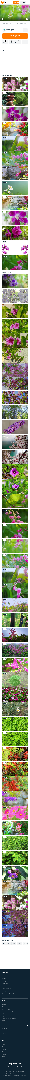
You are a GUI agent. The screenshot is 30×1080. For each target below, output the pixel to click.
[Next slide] (24, 943)
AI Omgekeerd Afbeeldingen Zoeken (10, 990)
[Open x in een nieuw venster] (19, 1067)
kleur (19, 943)
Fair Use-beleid (22, 1076)
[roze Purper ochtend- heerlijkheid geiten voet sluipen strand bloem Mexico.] (14, 310)
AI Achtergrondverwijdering (8, 993)
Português (4, 1050)
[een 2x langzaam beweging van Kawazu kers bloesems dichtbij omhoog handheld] (14, 397)
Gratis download (15, 35)
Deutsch (4, 1052)
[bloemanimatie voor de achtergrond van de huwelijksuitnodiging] (14, 187)
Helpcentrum (5, 1029)
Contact (4, 1032)
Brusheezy (4, 975)
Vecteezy (4, 978)
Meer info (5, 49)
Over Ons (4, 1034)
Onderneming (5, 983)
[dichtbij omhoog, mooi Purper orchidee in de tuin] (14, 113)
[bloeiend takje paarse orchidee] (14, 232)
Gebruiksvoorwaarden (7, 1076)
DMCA (3, 1006)
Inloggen (23, 2)
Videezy (4, 980)
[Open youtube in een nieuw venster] (21, 1067)
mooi (14, 943)
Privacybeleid (15, 1076)
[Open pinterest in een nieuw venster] (14, 1067)
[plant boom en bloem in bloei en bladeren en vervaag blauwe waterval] (14, 202)
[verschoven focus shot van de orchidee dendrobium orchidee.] (14, 83)
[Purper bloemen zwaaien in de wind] (14, 872)
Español (4, 1047)
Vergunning (5, 1003)
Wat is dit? (12, 47)
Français (4, 1055)
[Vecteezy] (2, 2)
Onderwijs (4, 985)
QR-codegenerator (6, 995)
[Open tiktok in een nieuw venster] (16, 1067)
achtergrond (6, 943)
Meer (3, 1057)
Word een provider (6, 1037)
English (4, 1045)
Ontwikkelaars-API (6, 988)
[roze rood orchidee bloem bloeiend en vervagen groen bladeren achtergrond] (14, 827)
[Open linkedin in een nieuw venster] (12, 1067)
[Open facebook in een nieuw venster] (7, 1067)
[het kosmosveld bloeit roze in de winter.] (14, 813)
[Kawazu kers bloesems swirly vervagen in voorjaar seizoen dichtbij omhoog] (14, 369)
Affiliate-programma (7, 1008)
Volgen (25, 30)
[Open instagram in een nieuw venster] (10, 1067)
